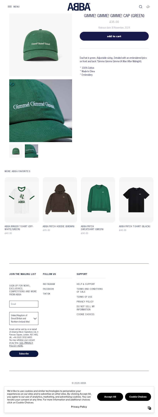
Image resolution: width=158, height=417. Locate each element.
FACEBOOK (48, 289)
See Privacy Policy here (21, 344)
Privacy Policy (85, 301)
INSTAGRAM (49, 284)
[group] (16, 151)
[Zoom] (40, 44)
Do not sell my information (86, 308)
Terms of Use (84, 297)
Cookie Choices (86, 314)
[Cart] (148, 7)
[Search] (140, 6)
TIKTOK (46, 293)
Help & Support (86, 284)
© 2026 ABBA (79, 383)
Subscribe (24, 353)
